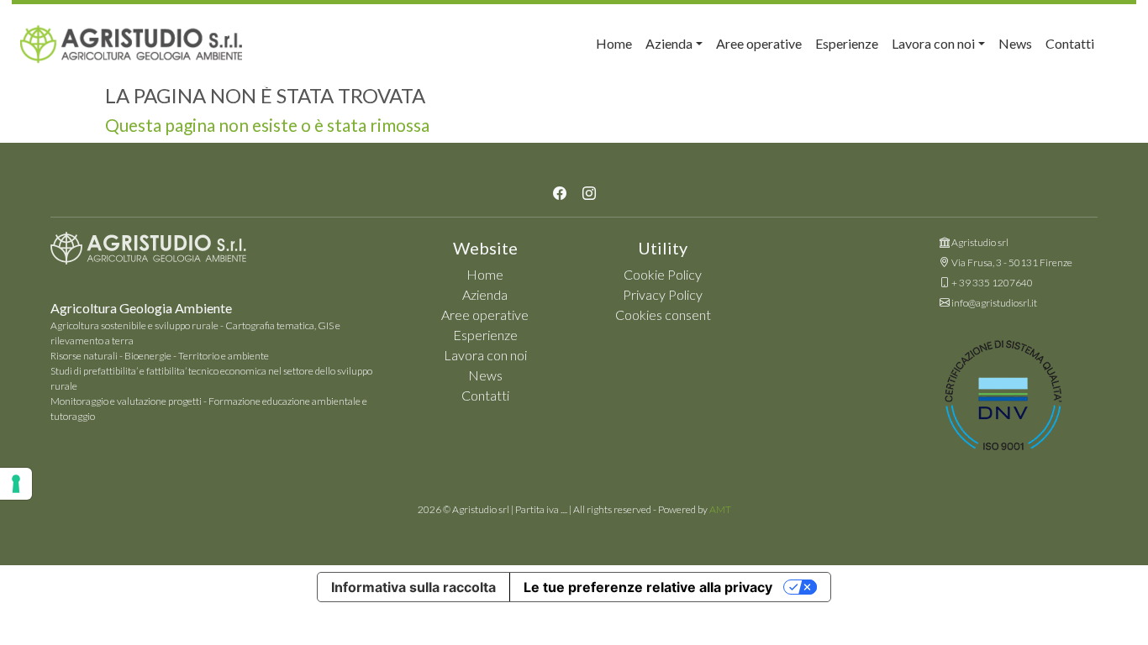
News (1015, 43)
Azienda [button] (668, 43)
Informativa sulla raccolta (413, 587)
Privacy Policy (663, 294)
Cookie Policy (663, 274)
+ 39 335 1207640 (992, 282)
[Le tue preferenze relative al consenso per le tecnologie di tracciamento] (16, 484)
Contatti (1069, 43)
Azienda (485, 294)
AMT (720, 509)
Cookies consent (663, 314)
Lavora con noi (485, 355)
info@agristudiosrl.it (994, 302)
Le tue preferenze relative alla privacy (648, 587)
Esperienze (846, 43)
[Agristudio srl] (148, 252)
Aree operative (759, 43)
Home (614, 43)
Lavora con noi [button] (933, 43)
